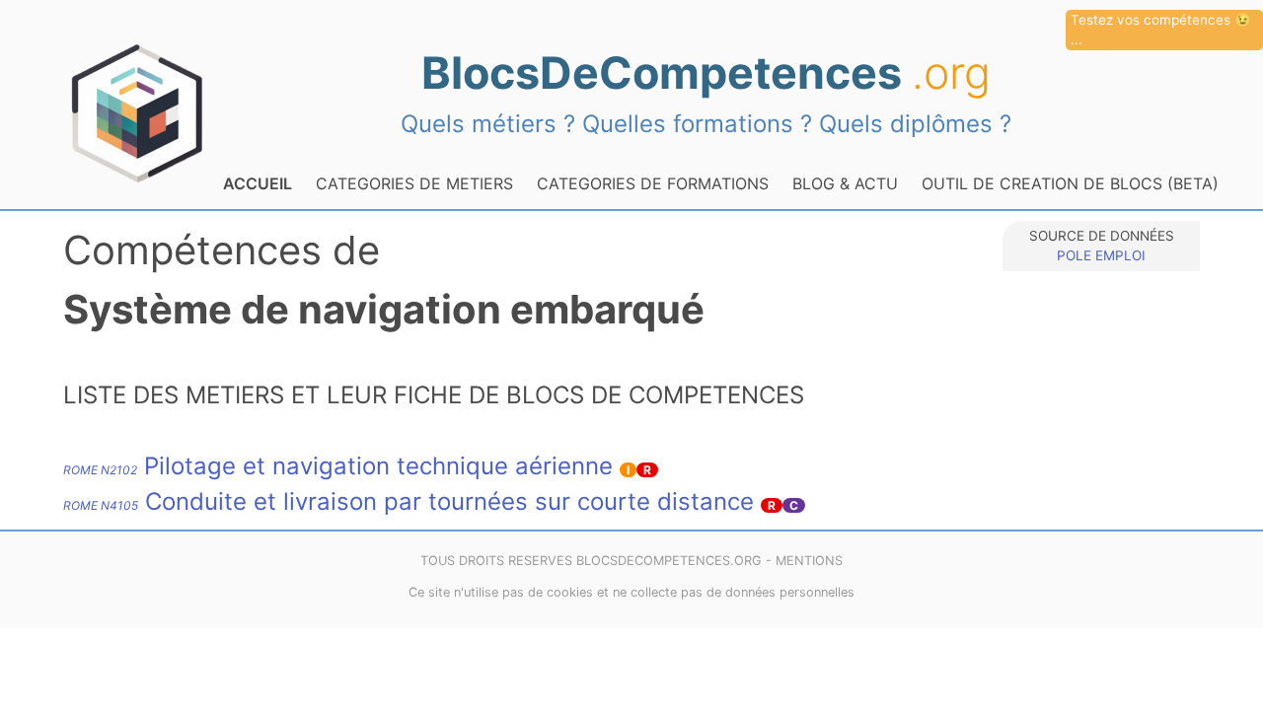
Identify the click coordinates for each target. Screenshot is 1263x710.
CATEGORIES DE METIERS (414, 183)
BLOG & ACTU (845, 183)
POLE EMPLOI (1101, 255)
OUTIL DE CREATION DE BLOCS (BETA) (1070, 183)
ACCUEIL (257, 183)
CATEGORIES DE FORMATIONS (653, 183)
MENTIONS (809, 560)
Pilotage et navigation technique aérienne (338, 466)
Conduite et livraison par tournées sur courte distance (408, 501)
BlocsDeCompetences (706, 73)
